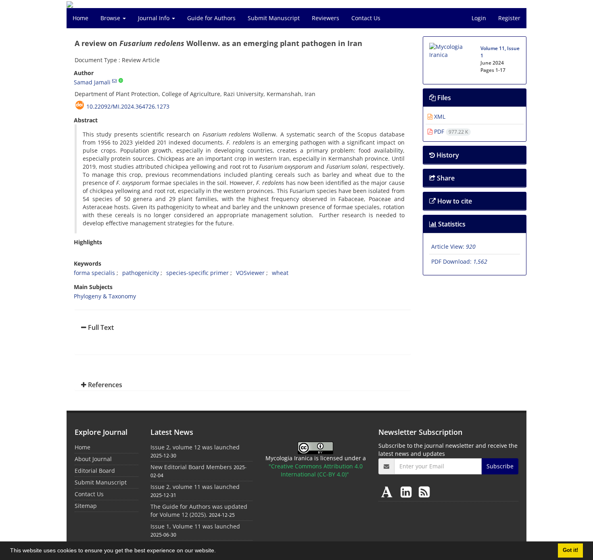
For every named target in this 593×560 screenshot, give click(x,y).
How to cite (454, 201)
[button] (218, 551)
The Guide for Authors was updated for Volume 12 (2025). (198, 510)
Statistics (451, 224)
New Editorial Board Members (191, 467)
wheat (280, 273)
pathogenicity (140, 273)
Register (509, 18)
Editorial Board (95, 470)
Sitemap (86, 506)
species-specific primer (197, 273)
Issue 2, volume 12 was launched (195, 447)
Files (443, 97)
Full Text (100, 327)
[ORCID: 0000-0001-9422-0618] (120, 81)
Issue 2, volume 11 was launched (195, 487)
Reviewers (325, 18)
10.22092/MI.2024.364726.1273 (127, 106)
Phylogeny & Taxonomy (105, 296)
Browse (111, 18)
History (447, 155)
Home (80, 18)
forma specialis (94, 273)
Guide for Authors (211, 18)
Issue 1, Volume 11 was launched (195, 526)
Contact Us (365, 18)
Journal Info (154, 18)
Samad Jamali (92, 82)
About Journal (93, 459)
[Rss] (424, 491)
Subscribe (500, 466)
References (104, 384)
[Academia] (388, 491)
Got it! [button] (570, 550)
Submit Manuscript (274, 18)
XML (438, 116)
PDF (450, 131)
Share (445, 178)
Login (479, 18)
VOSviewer (250, 273)
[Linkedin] (408, 491)
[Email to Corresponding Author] (114, 81)
